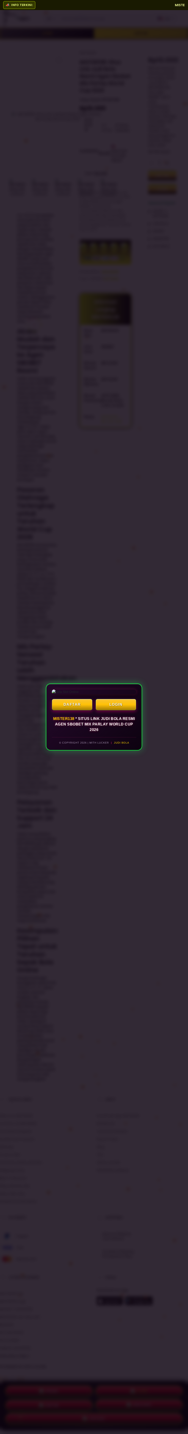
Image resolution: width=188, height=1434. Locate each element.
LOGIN (116, 704)
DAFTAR (72, 704)
